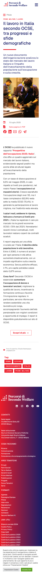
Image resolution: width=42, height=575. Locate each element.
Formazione (5, 454)
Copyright (5, 532)
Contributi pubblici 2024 (10, 537)
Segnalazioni (6, 505)
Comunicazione (7, 451)
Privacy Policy (6, 529)
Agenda (4, 495)
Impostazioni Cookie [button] (11, 570)
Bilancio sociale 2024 (9, 524)
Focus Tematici (7, 483)
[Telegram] (32, 406)
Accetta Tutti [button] (26, 570)
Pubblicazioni (6, 478)
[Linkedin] (16, 406)
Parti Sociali (5, 468)
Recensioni (5, 508)
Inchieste (4, 513)
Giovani (18, 361)
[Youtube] (37, 406)
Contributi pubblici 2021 (10, 545)
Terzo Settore (6, 470)
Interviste (5, 502)
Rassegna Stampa (8, 497)
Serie (3, 486)
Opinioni (4, 510)
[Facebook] (5, 133)
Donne (8, 361)
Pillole (3, 500)
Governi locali (6, 473)
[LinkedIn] (10, 133)
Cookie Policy (6, 527)
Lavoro (20, 19)
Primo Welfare (9, 19)
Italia (27, 366)
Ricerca (4, 448)
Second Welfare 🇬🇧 (8, 515)
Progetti (4, 481)
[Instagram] (22, 406)
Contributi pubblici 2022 (10, 542)
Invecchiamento (13, 366)
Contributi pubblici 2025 (10, 535)
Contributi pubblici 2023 (10, 540)
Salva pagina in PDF (17, 127)
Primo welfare (22, 371)
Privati (3, 465)
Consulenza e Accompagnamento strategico (18, 456)
